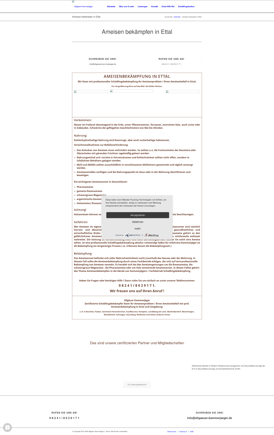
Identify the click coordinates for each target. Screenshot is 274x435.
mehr (138, 228)
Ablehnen (137, 221)
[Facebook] (200, 431)
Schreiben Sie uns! (102, 58)
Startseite (177, 17)
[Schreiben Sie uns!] (102, 51)
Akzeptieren (137, 215)
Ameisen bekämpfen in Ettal (86, 16)
